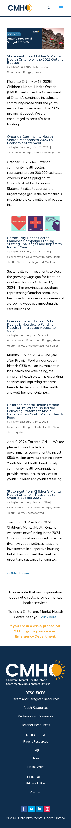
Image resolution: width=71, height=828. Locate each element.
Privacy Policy (35, 783)
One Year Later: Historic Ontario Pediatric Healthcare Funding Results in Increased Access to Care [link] (32, 326)
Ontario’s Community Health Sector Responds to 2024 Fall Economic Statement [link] (30, 140)
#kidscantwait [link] (16, 257)
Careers (35, 792)
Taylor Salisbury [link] (21, 67)
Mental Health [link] (43, 427)
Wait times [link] (52, 262)
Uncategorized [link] (51, 152)
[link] (20, 7)
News (35, 758)
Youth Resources (35, 707)
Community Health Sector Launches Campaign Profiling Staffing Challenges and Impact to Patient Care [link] (34, 242)
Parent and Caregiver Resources (35, 699)
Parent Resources (35, 741)
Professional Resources (35, 716)
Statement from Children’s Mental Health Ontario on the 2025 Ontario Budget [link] (35, 59)
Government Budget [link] (19, 72)
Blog (35, 750)
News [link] (37, 72)
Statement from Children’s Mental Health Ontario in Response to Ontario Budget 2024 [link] (34, 495)
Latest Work (35, 767)
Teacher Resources (35, 725)
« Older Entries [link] (18, 573)
